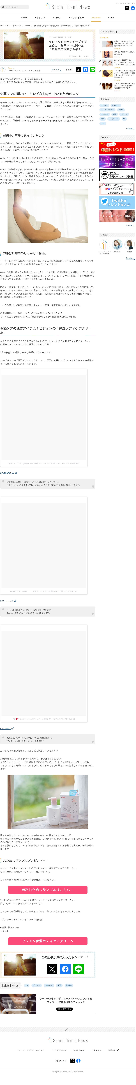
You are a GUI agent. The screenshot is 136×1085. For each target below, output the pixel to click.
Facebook (104, 114)
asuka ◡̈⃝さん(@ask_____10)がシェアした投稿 (30, 591)
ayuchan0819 (7, 473)
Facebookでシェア (85, 69)
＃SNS (23, 18)
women (118, 48)
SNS (102, 123)
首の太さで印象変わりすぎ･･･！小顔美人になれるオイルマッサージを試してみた (124, 62)
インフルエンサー (107, 110)
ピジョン (36, 985)
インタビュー (114, 119)
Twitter (121, 110)
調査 (114, 114)
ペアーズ (124, 114)
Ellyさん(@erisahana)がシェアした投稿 (30, 719)
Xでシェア (78, 69)
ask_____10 (6, 601)
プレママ (49, 985)
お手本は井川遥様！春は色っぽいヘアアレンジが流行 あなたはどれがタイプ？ (124, 86)
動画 (102, 119)
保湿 (59, 985)
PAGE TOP (67, 1029)
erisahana (5, 728)
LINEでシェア (92, 69)
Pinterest (104, 105)
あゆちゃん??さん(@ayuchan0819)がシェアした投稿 (30, 463)
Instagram (115, 105)
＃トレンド (40, 18)
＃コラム (57, 18)
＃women (96, 18)
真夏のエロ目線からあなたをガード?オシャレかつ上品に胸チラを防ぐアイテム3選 (124, 43)
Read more (55, 70)
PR (27, 985)
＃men (111, 18)
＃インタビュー (76, 18)
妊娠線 (69, 985)
